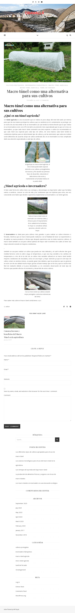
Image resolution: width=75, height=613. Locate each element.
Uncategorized (21, 570)
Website (7, 379)
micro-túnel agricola (29, 88)
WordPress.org (21, 596)
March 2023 (20, 521)
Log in (18, 582)
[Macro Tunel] (37, 16)
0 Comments (44, 100)
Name (6, 360)
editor (8, 306)
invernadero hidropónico (36, 85)
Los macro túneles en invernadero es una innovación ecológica (36, 483)
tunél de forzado (47, 88)
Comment (7, 395)
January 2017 (20, 530)
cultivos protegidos (15, 85)
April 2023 (19, 517)
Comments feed (21, 591)
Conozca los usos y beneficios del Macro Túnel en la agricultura (14, 334)
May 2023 (19, 512)
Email (6, 369)
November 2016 (21, 535)
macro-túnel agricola (58, 85)
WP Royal (16, 609)
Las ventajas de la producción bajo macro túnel (31, 470)
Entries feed (20, 587)
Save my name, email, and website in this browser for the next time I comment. (30, 391)
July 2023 (19, 508)
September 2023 (21, 503)
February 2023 (21, 526)
